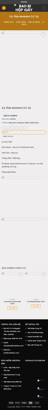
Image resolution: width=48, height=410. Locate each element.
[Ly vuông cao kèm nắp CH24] (12, 285)
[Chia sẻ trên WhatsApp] (4, 128)
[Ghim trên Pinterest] (21, 128)
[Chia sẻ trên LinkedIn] (25, 128)
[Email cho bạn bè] (16, 128)
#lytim (27, 123)
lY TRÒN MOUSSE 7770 (35, 302)
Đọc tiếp (12, 308)
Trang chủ (8, 22)
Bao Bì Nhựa (34, 22)
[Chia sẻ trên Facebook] (8, 128)
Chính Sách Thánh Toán (37, 341)
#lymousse (13, 123)
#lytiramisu (34, 123)
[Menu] (4, 8)
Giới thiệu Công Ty (34, 328)
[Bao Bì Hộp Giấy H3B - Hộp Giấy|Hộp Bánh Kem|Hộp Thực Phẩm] (24, 8)
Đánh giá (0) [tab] (8, 136)
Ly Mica (13, 119)
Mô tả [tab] (5, 132)
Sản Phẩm (21, 22)
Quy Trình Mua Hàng (35, 332)
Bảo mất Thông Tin (35, 345)
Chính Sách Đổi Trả (35, 337)
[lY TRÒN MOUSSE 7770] (35, 285)
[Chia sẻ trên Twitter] (12, 128)
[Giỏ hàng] (44, 8)
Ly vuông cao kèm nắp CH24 (12, 303)
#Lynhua (20, 123)
